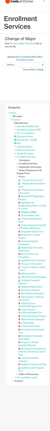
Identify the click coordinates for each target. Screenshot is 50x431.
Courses (16, 119)
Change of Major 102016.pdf (23, 43)
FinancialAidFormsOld (27, 377)
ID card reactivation (26, 133)
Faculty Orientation (25, 153)
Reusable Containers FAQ (29, 129)
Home (13, 113)
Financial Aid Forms (26, 150)
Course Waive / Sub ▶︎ (33, 69)
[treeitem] (27, 112)
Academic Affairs (24, 146)
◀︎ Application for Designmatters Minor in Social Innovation (25, 58)
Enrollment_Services (26, 157)
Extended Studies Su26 (28, 126)
